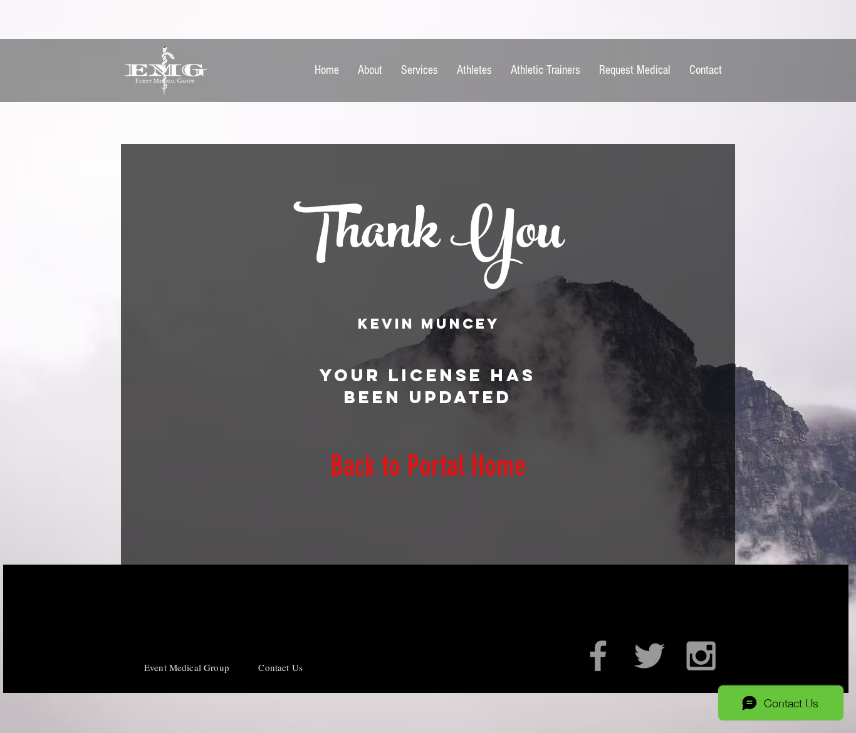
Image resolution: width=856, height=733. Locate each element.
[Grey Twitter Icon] (649, 655)
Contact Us (280, 667)
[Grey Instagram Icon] (701, 655)
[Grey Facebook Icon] (598, 655)
